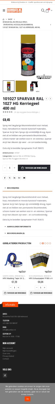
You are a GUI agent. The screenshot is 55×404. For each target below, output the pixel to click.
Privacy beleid (8, 356)
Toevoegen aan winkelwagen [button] (16, 293)
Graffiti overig (8, 276)
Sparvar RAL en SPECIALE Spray (24, 156)
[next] (50, 99)
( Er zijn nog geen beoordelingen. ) (27, 112)
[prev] (46, 99)
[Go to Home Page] (3, 19)
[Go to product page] (14, 261)
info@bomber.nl (9, 330)
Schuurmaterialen (36, 276)
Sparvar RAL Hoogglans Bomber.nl (15, 159)
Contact (6, 359)
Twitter (9, 178)
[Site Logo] (14, 10)
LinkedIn (14, 178)
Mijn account (8, 348)
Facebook (5, 178)
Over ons (6, 353)
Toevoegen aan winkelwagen (36, 168)
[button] (5, 10)
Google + (19, 178)
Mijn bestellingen (9, 351)
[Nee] (51, 393)
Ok (27, 399)
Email (24, 178)
